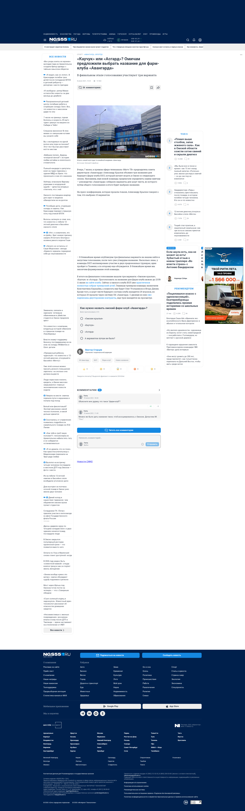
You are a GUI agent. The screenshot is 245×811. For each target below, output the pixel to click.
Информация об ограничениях (135, 783)
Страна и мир (178, 675)
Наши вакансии (50, 683)
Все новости (57, 56)
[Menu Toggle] (45, 40)
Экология (176, 679)
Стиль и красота (179, 671)
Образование (119, 695)
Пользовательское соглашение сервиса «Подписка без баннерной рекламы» (152, 793)
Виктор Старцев (93, 350)
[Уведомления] (194, 40)
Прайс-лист (48, 671)
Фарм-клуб (106, 360)
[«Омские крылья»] (81, 318)
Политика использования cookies (136, 786)
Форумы (86, 34)
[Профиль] (200, 40)
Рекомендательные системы (134, 790)
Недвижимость (50, 34)
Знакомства (65, 34)
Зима (115, 667)
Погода (77, 34)
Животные (85, 691)
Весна (82, 675)
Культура (117, 675)
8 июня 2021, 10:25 (84, 81)
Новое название (122, 360)
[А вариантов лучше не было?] (81, 338)
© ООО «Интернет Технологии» (84, 802)
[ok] (102, 713)
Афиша (112, 34)
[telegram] (82, 713)
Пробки (123, 40)
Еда (81, 687)
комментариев (91, 87)
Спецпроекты (178, 687)
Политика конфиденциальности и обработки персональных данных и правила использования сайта (161, 797)
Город (82, 679)
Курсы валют (135, 34)
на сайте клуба (93, 282)
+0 (150, 406)
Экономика (177, 683)
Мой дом (117, 683)
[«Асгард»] (81, 331)
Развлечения (149, 687)
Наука (116, 687)
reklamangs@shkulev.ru (132, 775)
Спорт (174, 667)
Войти (86, 445)
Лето (115, 679)
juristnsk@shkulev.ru (102, 793)
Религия (146, 691)
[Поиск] (188, 40)
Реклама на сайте (51, 667)
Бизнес (83, 671)
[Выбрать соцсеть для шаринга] (158, 87)
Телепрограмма (99, 34)
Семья (145, 695)
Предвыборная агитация (54, 691)
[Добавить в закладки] (151, 87)
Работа (146, 683)
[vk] (89, 713)
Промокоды (155, 34)
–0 (158, 406)
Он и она (147, 667)
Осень (145, 671)
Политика (147, 675)
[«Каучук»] (81, 325)
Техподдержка (49, 687)
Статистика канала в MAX (55, 695)
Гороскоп (122, 34)
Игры (165, 34)
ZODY (145, 34)
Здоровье (84, 695)
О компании (48, 675)
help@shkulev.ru (60, 795)
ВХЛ (95, 360)
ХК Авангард (84, 360)
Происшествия (149, 679)
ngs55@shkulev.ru (72, 791)
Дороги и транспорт (89, 683)
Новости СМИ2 (85, 461)
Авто (82, 667)
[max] (96, 713)
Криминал (118, 671)
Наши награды (50, 679)
